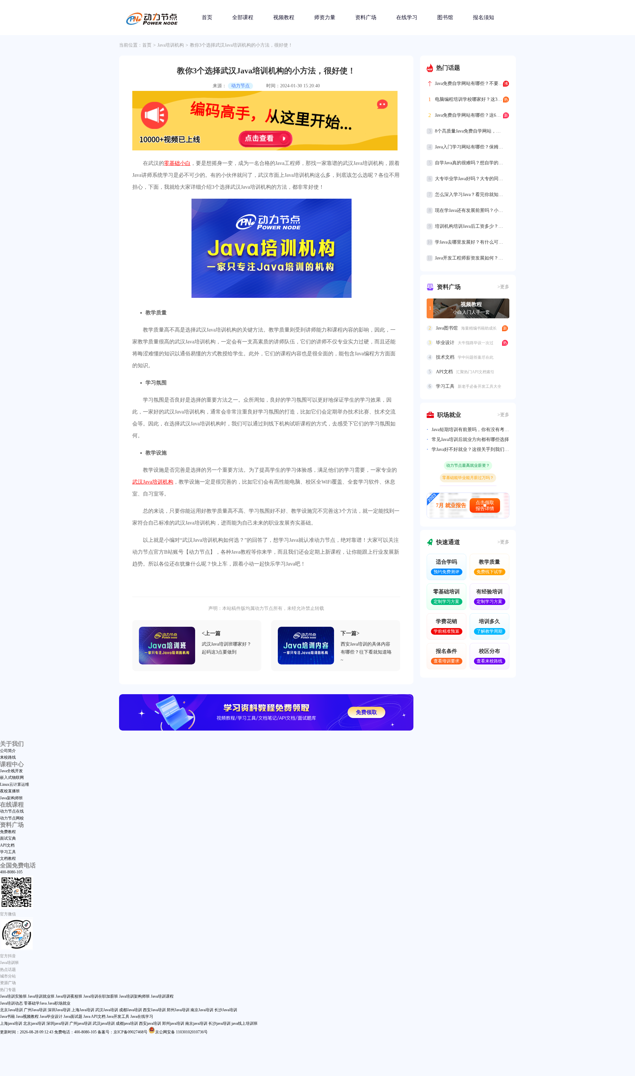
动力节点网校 (12, 818)
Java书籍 (7, 1016)
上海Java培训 (82, 1010)
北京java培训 (34, 1023)
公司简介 (8, 750)
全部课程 (242, 17)
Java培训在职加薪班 (100, 996)
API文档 (7, 845)
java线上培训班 (245, 1023)
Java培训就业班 (41, 996)
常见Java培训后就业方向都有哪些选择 (470, 439)
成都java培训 (127, 1023)
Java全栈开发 (11, 771)
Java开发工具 (117, 1016)
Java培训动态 (11, 1003)
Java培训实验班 (13, 996)
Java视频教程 (27, 1016)
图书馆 (445, 17)
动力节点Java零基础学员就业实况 (468, 481)
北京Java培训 (11, 1010)
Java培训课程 (162, 996)
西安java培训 (150, 1023)
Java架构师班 (11, 798)
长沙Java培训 (225, 1010)
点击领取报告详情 (485, 505)
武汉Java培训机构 (152, 482)
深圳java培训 (57, 1023)
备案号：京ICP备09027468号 (123, 1032)
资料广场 (365, 17)
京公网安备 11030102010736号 (181, 1032)
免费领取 (366, 712)
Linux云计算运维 (14, 784)
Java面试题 (73, 1016)
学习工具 (8, 852)
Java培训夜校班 (69, 996)
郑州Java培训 (178, 1010)
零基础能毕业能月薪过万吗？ (468, 468)
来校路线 (8, 757)
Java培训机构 (170, 45)
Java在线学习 (141, 1016)
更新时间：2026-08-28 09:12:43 (26, 1032)
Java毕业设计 (51, 1016)
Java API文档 (94, 1016)
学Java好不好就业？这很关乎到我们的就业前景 (470, 449)
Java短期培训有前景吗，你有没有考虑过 (470, 429)
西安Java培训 (154, 1010)
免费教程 (8, 831)
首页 (207, 17)
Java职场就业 (59, 1003)
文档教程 (8, 858)
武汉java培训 (104, 1023)
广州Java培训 (35, 1010)
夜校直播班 (10, 791)
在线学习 (406, 17)
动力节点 (240, 85)
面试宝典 (8, 838)
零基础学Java (35, 1003)
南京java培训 (196, 1023)
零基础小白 (177, 163)
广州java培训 (80, 1023)
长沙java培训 (219, 1023)
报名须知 (483, 17)
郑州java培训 (173, 1023)
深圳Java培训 (59, 1010)
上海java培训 (11, 1023)
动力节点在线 (12, 811)
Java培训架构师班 (134, 996)
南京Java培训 (201, 1010)
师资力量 (324, 17)
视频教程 (283, 17)
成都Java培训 (130, 1010)
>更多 (503, 286)
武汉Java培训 (106, 1010)
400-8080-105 (11, 872)
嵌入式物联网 (12, 777)
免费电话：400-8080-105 (75, 1032)
